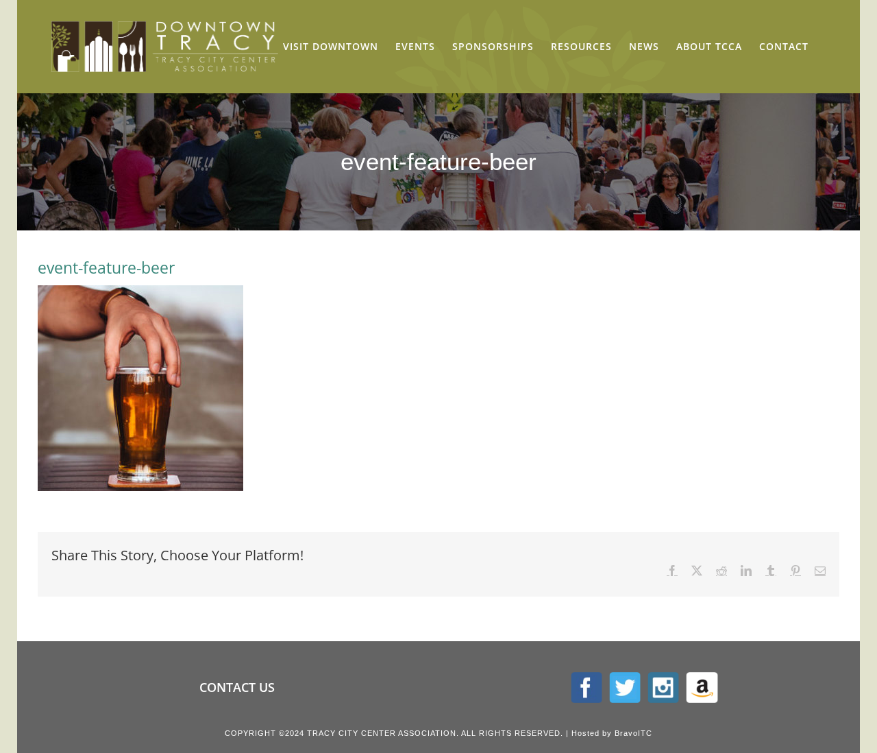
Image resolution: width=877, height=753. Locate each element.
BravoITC (633, 733)
